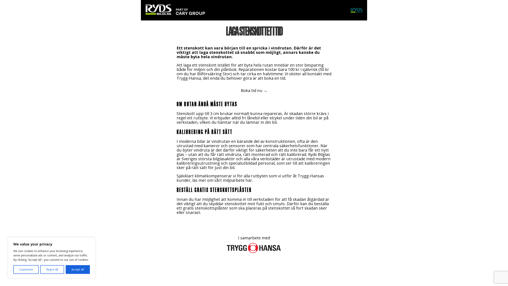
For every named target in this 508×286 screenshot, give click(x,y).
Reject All (52, 269)
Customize (26, 269)
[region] (51, 258)
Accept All (77, 269)
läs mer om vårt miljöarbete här (222, 180)
